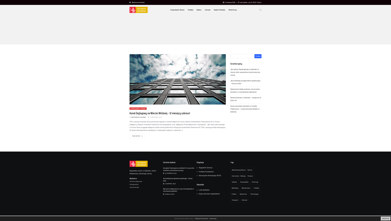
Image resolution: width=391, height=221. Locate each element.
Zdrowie (207, 10)
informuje (255, 182)
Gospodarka (244, 182)
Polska (234, 194)
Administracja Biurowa (239, 170)
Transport (235, 200)
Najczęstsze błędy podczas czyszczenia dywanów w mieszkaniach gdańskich (178, 190)
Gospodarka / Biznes (177, 10)
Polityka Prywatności (206, 172)
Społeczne (243, 194)
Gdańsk (234, 182)
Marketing (235, 188)
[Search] (260, 10)
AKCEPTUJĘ (385, 218)
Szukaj (257, 56)
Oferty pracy (232, 10)
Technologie (254, 194)
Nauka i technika (219, 10)
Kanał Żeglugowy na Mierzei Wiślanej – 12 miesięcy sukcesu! (160, 113)
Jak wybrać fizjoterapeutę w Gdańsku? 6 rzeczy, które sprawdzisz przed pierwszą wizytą (245, 72)
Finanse (250, 176)
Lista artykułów (204, 190)
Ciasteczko (212, 218)
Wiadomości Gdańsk (138, 117)
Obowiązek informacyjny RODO (210, 176)
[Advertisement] (195, 30)
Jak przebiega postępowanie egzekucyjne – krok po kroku (177, 179)
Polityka (190, 10)
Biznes (250, 170)
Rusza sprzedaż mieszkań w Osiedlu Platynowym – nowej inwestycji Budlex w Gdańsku (245, 109)
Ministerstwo (246, 188)
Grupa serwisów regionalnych (209, 194)
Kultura (199, 10)
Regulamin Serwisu (205, 168)
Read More (136, 136)
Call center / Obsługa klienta (239, 176)
